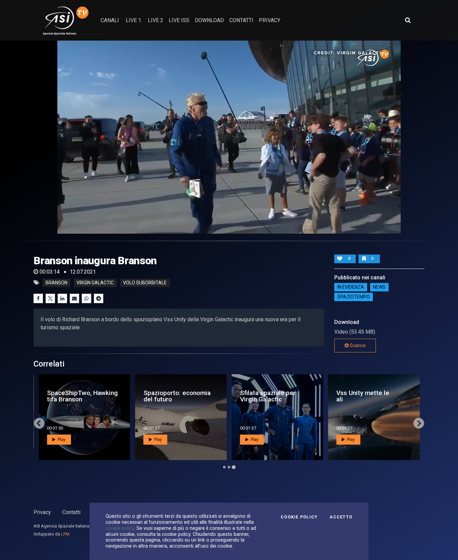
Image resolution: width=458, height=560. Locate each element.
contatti (241, 20)
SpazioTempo (353, 297)
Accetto (341, 517)
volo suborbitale (145, 282)
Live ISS (179, 20)
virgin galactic (95, 282)
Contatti (71, 512)
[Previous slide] (39, 423)
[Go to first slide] (418, 423)
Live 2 (155, 20)
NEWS (379, 287)
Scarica (357, 345)
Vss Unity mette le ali (362, 396)
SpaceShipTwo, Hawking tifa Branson (82, 396)
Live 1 (133, 20)
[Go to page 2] (229, 467)
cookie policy (120, 528)
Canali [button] (110, 20)
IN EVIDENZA (350, 287)
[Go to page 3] (233, 467)
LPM (65, 534)
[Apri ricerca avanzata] (408, 20)
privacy (269, 20)
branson (56, 282)
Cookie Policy (299, 517)
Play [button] (61, 439)
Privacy (42, 512)
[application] (229, 137)
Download (209, 20)
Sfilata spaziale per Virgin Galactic (268, 396)
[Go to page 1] (224, 467)
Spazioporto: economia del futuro (177, 396)
